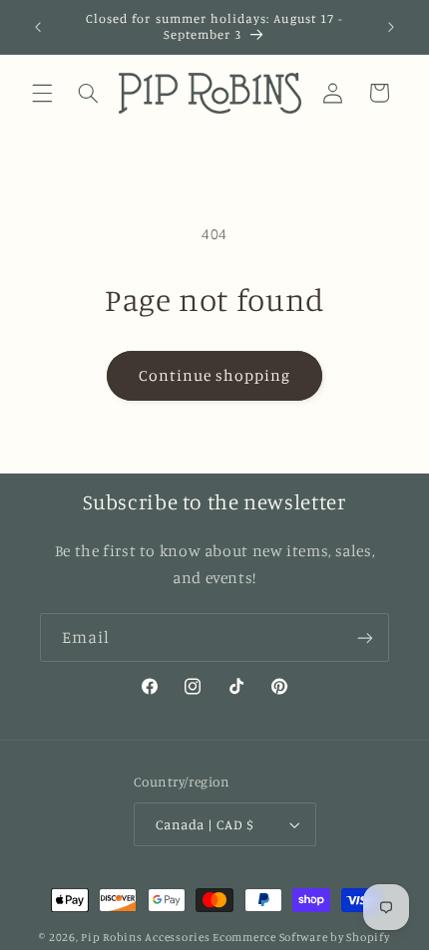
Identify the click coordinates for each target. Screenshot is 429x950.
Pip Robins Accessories (145, 937)
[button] (42, 93)
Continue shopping (215, 375)
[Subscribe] (365, 637)
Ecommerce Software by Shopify (301, 937)
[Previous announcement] (38, 27)
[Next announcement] (391, 27)
